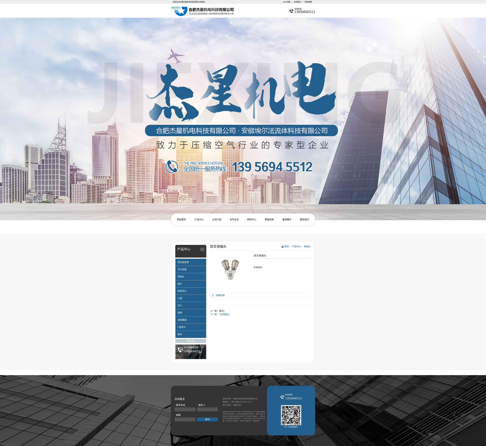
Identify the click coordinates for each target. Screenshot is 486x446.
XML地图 (286, 2)
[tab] (190, 262)
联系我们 (304, 219)
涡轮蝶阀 (182, 320)
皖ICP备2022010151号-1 (241, 402)
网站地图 (308, 2)
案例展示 (286, 219)
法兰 (179, 305)
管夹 (179, 334)
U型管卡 (181, 327)
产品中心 (199, 219)
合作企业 (234, 219)
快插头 (180, 276)
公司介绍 (216, 219)
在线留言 (297, 2)
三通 (179, 298)
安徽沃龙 (237, 405)
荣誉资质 (269, 219)
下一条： (219, 314)
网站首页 (181, 219)
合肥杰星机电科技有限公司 (245, 399)
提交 (207, 419)
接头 (179, 284)
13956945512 (293, 398)
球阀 (179, 312)
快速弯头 (182, 291)
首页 (286, 246)
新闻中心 (251, 219)
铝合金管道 (183, 262)
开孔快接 (182, 269)
